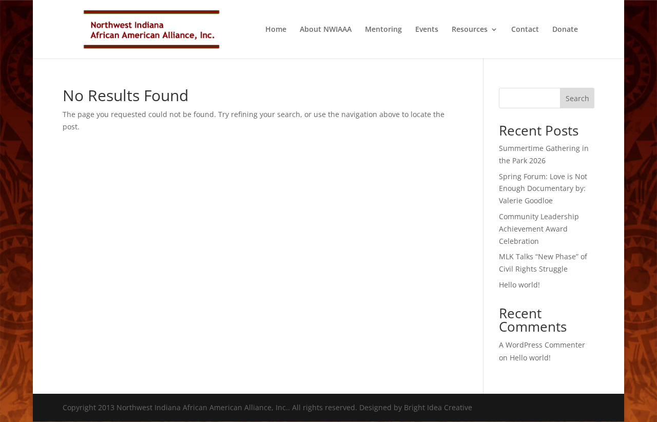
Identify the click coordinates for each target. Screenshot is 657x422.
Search (577, 98)
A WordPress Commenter (542, 345)
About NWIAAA (326, 30)
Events (426, 30)
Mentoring (383, 30)
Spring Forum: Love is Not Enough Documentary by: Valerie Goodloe (543, 188)
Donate (565, 30)
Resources (470, 30)
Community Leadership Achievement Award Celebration (539, 229)
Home (275, 30)
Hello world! (519, 285)
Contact (525, 30)
